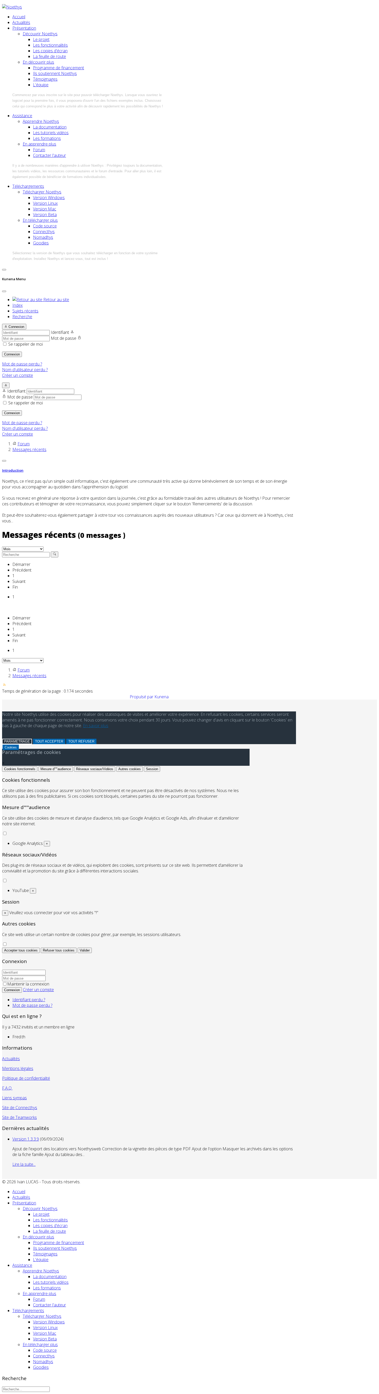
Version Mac (44, 209)
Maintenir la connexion (28, 984)
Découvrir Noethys (40, 34)
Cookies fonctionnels (19, 769)
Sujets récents (25, 311)
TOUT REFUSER (81, 741)
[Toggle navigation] (4, 269)
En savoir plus (95, 725)
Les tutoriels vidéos (51, 132)
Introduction (12, 470)
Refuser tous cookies (59, 950)
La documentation (50, 127)
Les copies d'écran (50, 51)
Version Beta (45, 214)
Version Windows (49, 197)
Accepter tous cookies (21, 950)
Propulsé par (142, 697)
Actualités (21, 22)
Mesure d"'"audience (55, 769)
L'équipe (40, 85)
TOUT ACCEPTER (49, 741)
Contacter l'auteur (49, 155)
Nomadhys (43, 237)
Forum (39, 149)
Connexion (12, 354)
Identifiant (60, 332)
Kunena (161, 697)
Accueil (18, 17)
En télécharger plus (40, 220)
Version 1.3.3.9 (25, 1139)
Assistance (22, 115)
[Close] (4, 291)
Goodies (41, 243)
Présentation (24, 28)
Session (152, 769)
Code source (45, 226)
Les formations (47, 138)
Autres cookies (129, 769)
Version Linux (45, 203)
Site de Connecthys (19, 1107)
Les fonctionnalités (50, 45)
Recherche (22, 316)
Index (17, 305)
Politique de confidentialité (26, 1078)
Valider (85, 950)
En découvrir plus (38, 62)
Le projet (41, 39)
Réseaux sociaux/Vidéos (94, 769)
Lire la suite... (24, 1164)
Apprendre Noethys (41, 121)
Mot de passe (63, 338)
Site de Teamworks (19, 1117)
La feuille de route (49, 56)
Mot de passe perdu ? (22, 364)
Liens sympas (14, 1098)
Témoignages (45, 79)
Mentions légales (17, 1068)
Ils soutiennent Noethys (55, 73)
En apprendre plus (39, 144)
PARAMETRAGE (17, 741)
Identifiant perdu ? (28, 999)
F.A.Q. (7, 1088)
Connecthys (44, 231)
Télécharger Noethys (42, 192)
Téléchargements (28, 186)
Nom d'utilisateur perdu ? (25, 369)
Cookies (11, 747)
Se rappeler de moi (25, 344)
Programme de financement (58, 68)
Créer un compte (17, 375)
